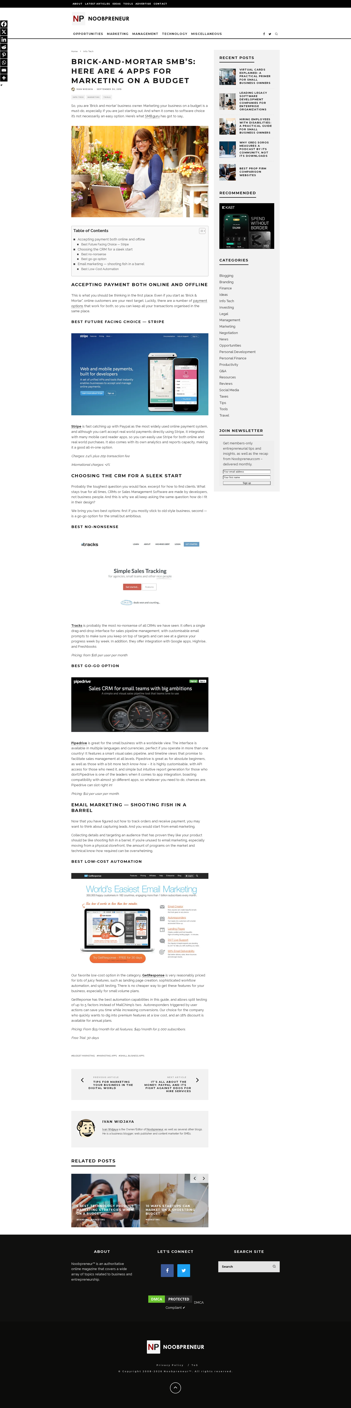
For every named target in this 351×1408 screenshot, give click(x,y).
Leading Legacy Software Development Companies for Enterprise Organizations (253, 101)
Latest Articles (97, 3)
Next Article (176, 1077)
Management (145, 34)
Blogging (226, 276)
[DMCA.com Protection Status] (170, 1302)
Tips (222, 403)
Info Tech (78, 97)
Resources (227, 377)
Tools (128, 3)
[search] (274, 1266)
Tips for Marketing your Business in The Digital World (110, 1085)
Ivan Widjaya (84, 89)
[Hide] (1, 85)
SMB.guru (152, 116)
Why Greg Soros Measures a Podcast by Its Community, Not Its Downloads (254, 149)
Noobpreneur (155, 1129)
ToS (194, 1365)
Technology (174, 34)
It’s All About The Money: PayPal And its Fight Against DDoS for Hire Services (167, 1086)
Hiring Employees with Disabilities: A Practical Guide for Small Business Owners (255, 126)
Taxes (223, 396)
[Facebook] (4, 24)
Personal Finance (232, 358)
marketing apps (107, 1055)
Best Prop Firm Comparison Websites (253, 172)
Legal (223, 314)
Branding (226, 282)
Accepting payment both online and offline (111, 239)
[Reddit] (4, 47)
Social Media (229, 390)
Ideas (116, 3)
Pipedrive (79, 743)
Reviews (226, 384)
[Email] (4, 70)
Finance (225, 288)
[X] (4, 32)
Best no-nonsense (93, 254)
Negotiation (228, 333)
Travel (224, 415)
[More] (4, 78)
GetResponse (153, 975)
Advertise (143, 3)
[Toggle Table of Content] (200, 231)
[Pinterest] (4, 55)
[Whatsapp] (4, 62)
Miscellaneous (206, 34)
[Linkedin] (4, 39)
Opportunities (88, 34)
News (223, 339)
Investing (226, 307)
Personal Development (237, 352)
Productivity (228, 365)
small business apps (132, 1055)
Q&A (222, 371)
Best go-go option (93, 259)
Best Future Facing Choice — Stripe (105, 244)
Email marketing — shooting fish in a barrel (111, 264)
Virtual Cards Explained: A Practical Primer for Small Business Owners (255, 76)
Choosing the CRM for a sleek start (105, 249)
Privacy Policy (170, 1365)
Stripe (76, 426)
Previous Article (106, 1077)
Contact (160, 3)
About (77, 3)
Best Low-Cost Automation (100, 269)
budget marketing (84, 1055)
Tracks (76, 625)
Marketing (118, 34)
